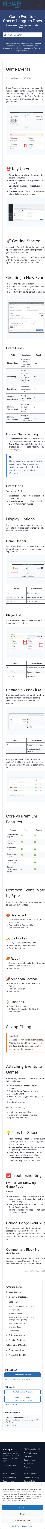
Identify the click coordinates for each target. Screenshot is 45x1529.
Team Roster (14, 1331)
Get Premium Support (22, 1375)
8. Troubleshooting (15, 1350)
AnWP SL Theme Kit (23, 1399)
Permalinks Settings (17, 1323)
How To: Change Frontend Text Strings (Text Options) (21, 1318)
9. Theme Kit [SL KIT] (16, 1355)
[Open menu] (39, 5)
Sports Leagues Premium (23, 1392)
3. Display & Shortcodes (17, 1297)
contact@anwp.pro (10, 1465)
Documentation (30, 1460)
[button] (41, 1485)
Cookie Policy (16, 1526)
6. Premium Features (15, 1340)
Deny (22, 1514)
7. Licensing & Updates (16, 1345)
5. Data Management (15, 1335)
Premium (27, 1467)
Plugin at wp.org (30, 1453)
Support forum (29, 1463)
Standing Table (15, 1327)
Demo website (29, 1481)
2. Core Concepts (14, 1292)
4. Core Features (13, 1302)
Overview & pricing (31, 1477)
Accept (22, 1507)
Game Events (14, 1310)
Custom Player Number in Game (21, 1306)
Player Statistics (15, 1314)
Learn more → (11, 1425)
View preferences (22, 1520)
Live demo (28, 1456)
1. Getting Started (14, 1287)
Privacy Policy (27, 1526)
